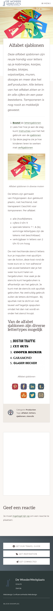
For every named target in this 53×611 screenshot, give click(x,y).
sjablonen (35, 135)
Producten (31, 410)
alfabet (24, 413)
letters (32, 413)
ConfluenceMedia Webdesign (25, 594)
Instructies (25, 131)
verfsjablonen (25, 147)
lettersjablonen (32, 123)
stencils (30, 416)
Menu (47, 3)
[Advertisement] (26, 463)
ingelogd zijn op (21, 516)
